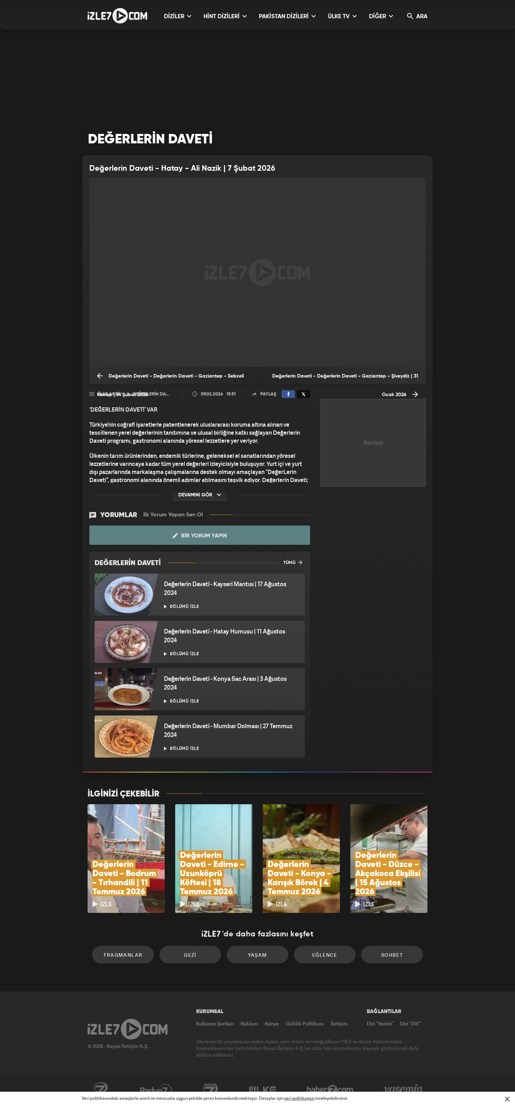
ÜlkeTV (262, 1090)
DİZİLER (175, 17)
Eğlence (324, 954)
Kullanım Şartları (215, 1023)
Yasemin (404, 1090)
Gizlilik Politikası (305, 1023)
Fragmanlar (123, 954)
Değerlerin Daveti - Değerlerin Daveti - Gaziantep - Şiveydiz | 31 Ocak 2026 (345, 379)
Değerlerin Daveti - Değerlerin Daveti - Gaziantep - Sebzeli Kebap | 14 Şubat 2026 (170, 379)
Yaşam (257, 954)
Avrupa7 (210, 1090)
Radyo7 (156, 1090)
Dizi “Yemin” (380, 1023)
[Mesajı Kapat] (507, 1099)
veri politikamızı (299, 1098)
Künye (272, 1023)
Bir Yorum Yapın (203, 536)
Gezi (190, 954)
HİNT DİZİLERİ (222, 17)
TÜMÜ (289, 563)
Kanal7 (100, 1090)
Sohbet (392, 954)
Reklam (249, 1023)
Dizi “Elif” (410, 1023)
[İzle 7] (117, 15)
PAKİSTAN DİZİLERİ (284, 17)
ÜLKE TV (339, 17)
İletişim (339, 1023)
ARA (421, 17)
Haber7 (330, 1090)
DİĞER (378, 17)
